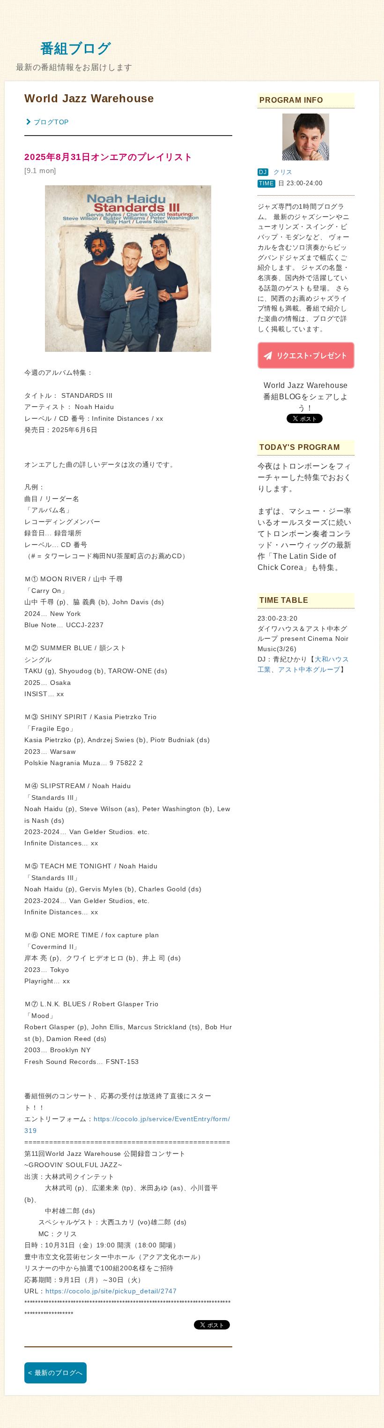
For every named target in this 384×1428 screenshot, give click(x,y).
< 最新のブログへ (55, 1372)
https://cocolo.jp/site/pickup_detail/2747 (111, 1291)
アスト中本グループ (309, 669)
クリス (283, 171)
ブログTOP (51, 122)
